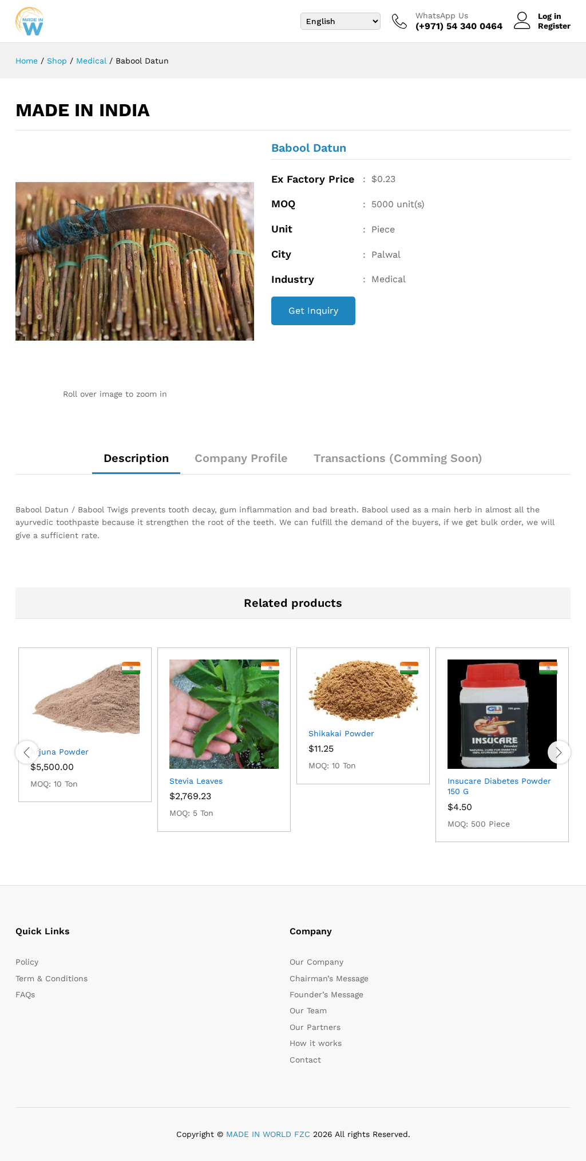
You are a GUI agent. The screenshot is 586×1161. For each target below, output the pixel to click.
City (281, 254)
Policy (26, 961)
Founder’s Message (326, 994)
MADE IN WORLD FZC (268, 1134)
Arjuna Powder (59, 751)
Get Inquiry (313, 310)
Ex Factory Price (312, 179)
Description (136, 458)
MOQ (283, 204)
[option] (85, 724)
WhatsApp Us (441, 15)
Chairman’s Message (329, 978)
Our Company (316, 961)
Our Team (308, 1010)
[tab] (136, 463)
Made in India (82, 110)
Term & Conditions (51, 978)
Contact (305, 1059)
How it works (316, 1043)
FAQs (25, 994)
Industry (292, 279)
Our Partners (315, 1027)
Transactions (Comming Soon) (398, 458)
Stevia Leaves (196, 780)
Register (554, 25)
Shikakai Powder (341, 733)
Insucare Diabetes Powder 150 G (499, 786)
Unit (281, 229)
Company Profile (241, 458)
